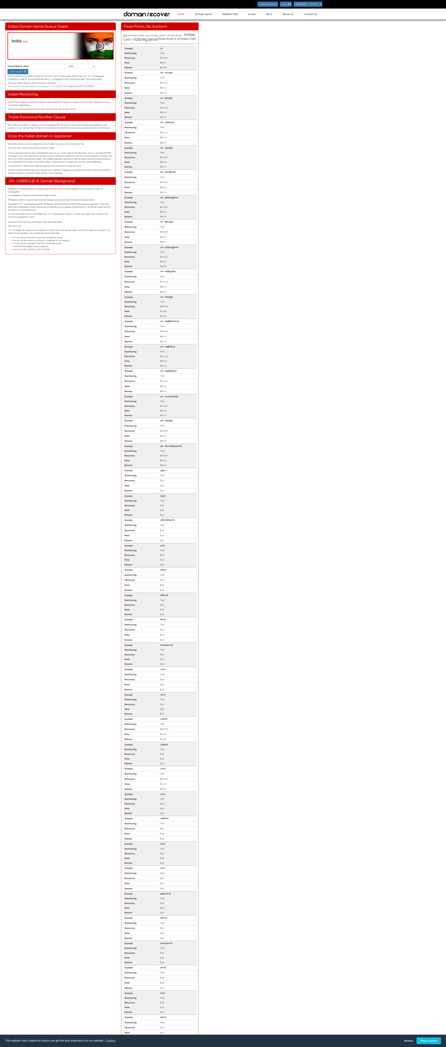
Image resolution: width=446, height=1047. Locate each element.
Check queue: (15, 66)
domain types (203, 14)
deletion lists (230, 14)
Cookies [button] (110, 1040)
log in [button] (285, 4)
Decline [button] (408, 1040)
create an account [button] (267, 4)
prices (252, 14)
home (180, 14)
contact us (310, 14)
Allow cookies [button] (428, 1040)
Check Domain (16, 71)
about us (287, 14)
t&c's (269, 14)
